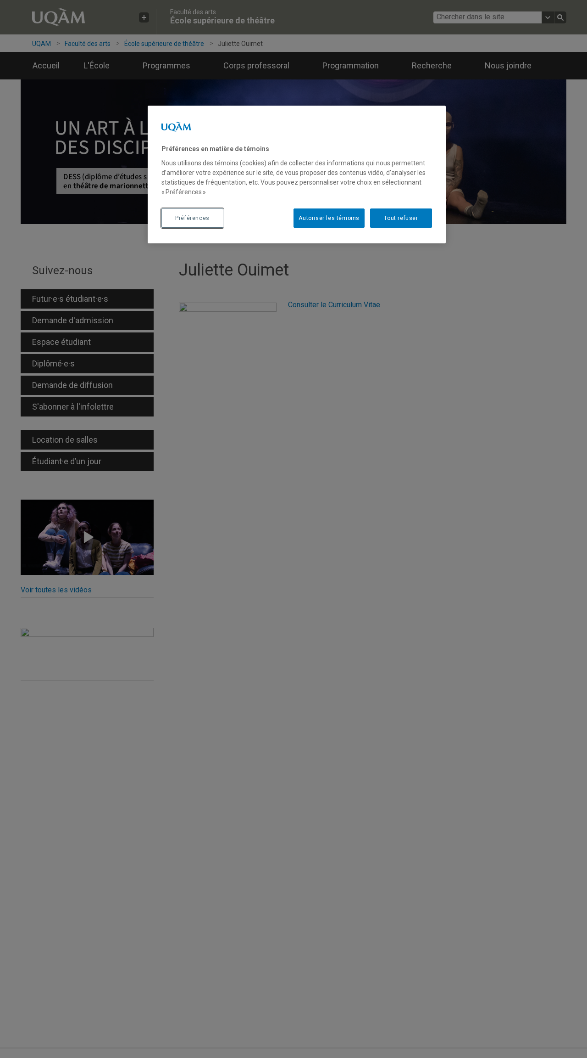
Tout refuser (401, 218)
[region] (297, 174)
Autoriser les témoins (329, 218)
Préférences (192, 218)
